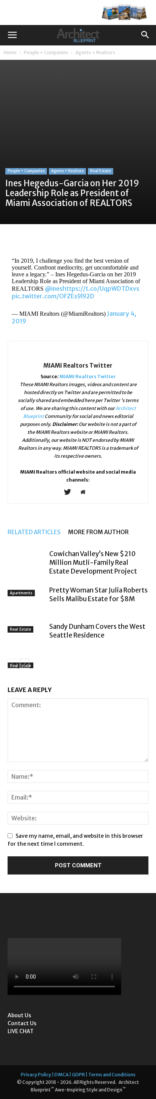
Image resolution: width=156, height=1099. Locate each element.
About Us (19, 1015)
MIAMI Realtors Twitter (78, 365)
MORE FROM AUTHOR (98, 532)
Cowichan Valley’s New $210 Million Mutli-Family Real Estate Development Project (93, 562)
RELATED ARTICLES (34, 532)
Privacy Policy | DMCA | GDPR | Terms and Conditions (78, 1074)
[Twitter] (70, 492)
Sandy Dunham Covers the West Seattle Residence (97, 630)
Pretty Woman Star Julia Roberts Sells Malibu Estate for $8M (98, 594)
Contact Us (22, 1023)
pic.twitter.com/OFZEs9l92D (53, 296)
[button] (145, 35)
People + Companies (46, 52)
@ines (53, 288)
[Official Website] (86, 492)
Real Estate (100, 170)
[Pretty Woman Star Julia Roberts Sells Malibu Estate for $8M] (26, 599)
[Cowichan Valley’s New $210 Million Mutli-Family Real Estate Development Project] (26, 560)
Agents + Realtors (95, 52)
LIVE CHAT (21, 1031)
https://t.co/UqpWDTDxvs (100, 288)
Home (10, 52)
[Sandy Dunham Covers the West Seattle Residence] (26, 635)
